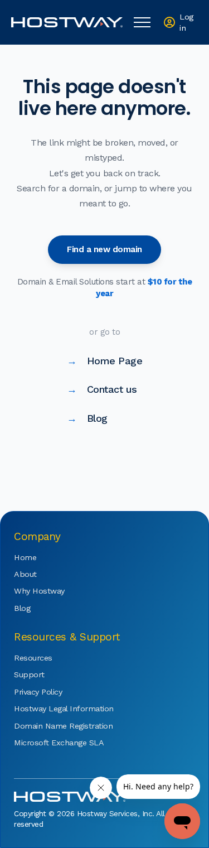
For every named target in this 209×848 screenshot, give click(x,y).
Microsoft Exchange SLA (47, 742)
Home (25, 557)
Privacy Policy (38, 691)
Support (29, 674)
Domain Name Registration (47, 725)
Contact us (102, 389)
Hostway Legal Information (47, 708)
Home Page (104, 361)
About (25, 574)
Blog (87, 418)
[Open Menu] (142, 22)
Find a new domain (104, 249)
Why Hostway (39, 590)
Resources (33, 657)
